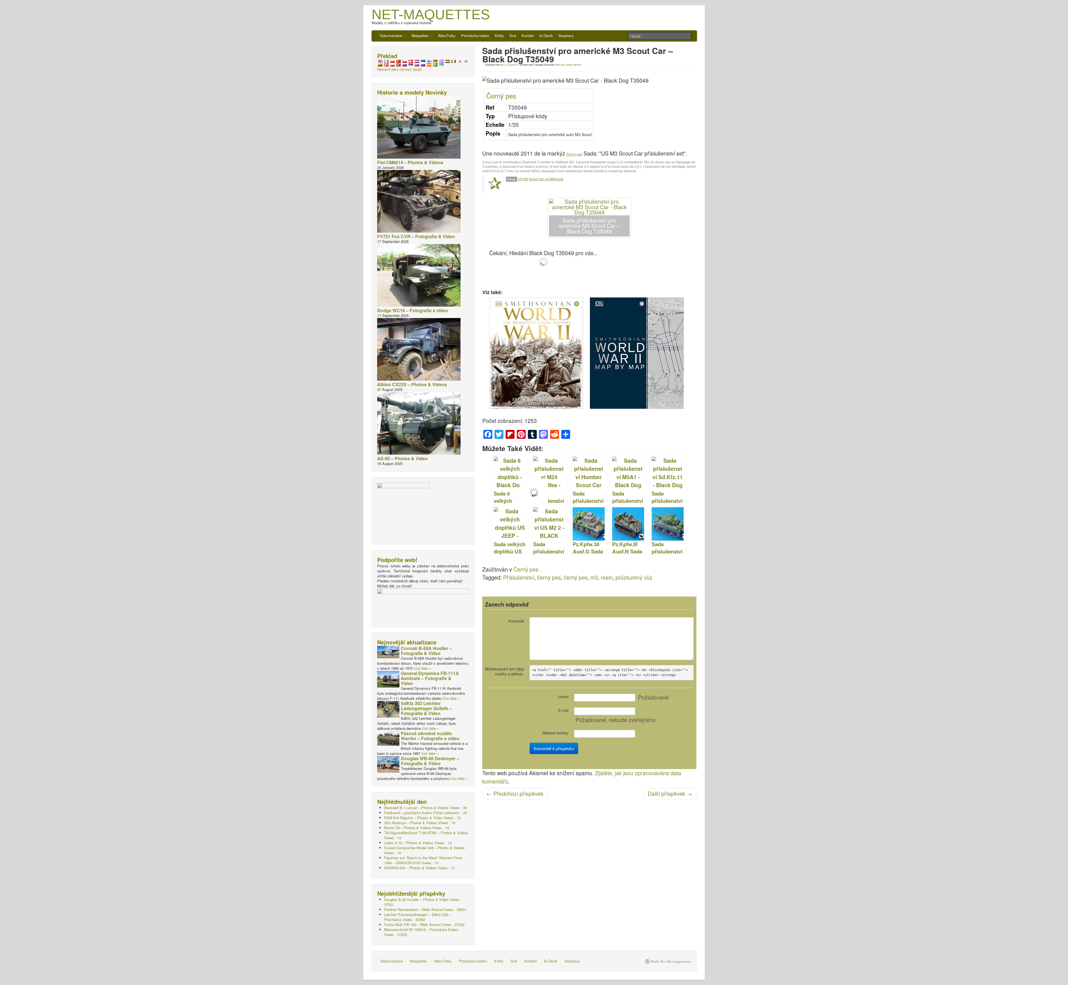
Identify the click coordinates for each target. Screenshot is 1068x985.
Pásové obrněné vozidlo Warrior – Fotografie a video (430, 736)
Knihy (499, 35)
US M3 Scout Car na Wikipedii (540, 178)
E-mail (563, 710)
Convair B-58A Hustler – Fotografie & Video (426, 650)
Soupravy (566, 35)
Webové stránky (555, 732)
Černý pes (501, 95)
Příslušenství (518, 577)
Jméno (563, 696)
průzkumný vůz (633, 577)
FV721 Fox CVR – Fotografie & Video (416, 236)
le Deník (546, 35)
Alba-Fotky (447, 35)
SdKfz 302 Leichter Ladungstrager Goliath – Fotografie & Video (426, 708)
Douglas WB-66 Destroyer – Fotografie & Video (430, 761)
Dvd (513, 35)
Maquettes (421, 35)
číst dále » (422, 668)
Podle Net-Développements (671, 961)
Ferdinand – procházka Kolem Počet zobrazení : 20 (425, 812)
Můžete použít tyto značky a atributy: (504, 671)
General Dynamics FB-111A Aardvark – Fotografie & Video (430, 678)
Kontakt (527, 35)
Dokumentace (391, 35)
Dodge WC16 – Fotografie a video (412, 310)
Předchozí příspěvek (514, 793)
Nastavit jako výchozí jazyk (399, 69)
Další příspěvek (670, 793)
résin (607, 577)
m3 (594, 577)
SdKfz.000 (559, 64)
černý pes (549, 577)
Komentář (516, 621)
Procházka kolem (475, 35)
